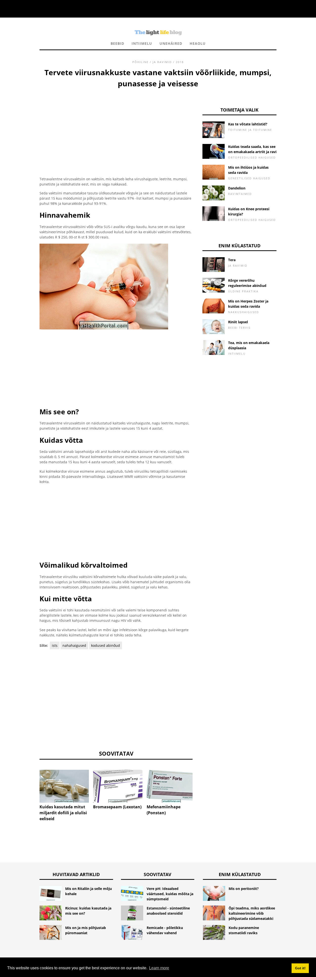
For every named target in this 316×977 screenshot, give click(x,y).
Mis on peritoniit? (244, 888)
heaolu (198, 43)
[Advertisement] (116, 126)
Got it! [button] (300, 968)
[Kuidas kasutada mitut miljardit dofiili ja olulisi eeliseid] (64, 786)
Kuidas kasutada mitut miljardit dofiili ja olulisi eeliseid (63, 812)
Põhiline (140, 62)
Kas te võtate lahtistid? (247, 124)
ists (55, 645)
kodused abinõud (105, 645)
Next (200, 783)
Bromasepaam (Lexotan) (117, 807)
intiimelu (142, 43)
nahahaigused (74, 645)
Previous (32, 783)
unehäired (170, 43)
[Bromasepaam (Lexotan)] (117, 786)
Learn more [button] (159, 968)
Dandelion (236, 188)
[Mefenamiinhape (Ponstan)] (171, 786)
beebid (117, 43)
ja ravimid (162, 62)
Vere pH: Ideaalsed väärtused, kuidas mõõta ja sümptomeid (170, 893)
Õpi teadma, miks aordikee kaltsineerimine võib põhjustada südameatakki (252, 913)
